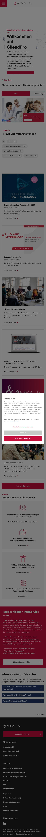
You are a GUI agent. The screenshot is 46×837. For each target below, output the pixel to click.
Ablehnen (23, 433)
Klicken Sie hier (13, 421)
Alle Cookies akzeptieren (23, 438)
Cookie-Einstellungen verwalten (23, 427)
